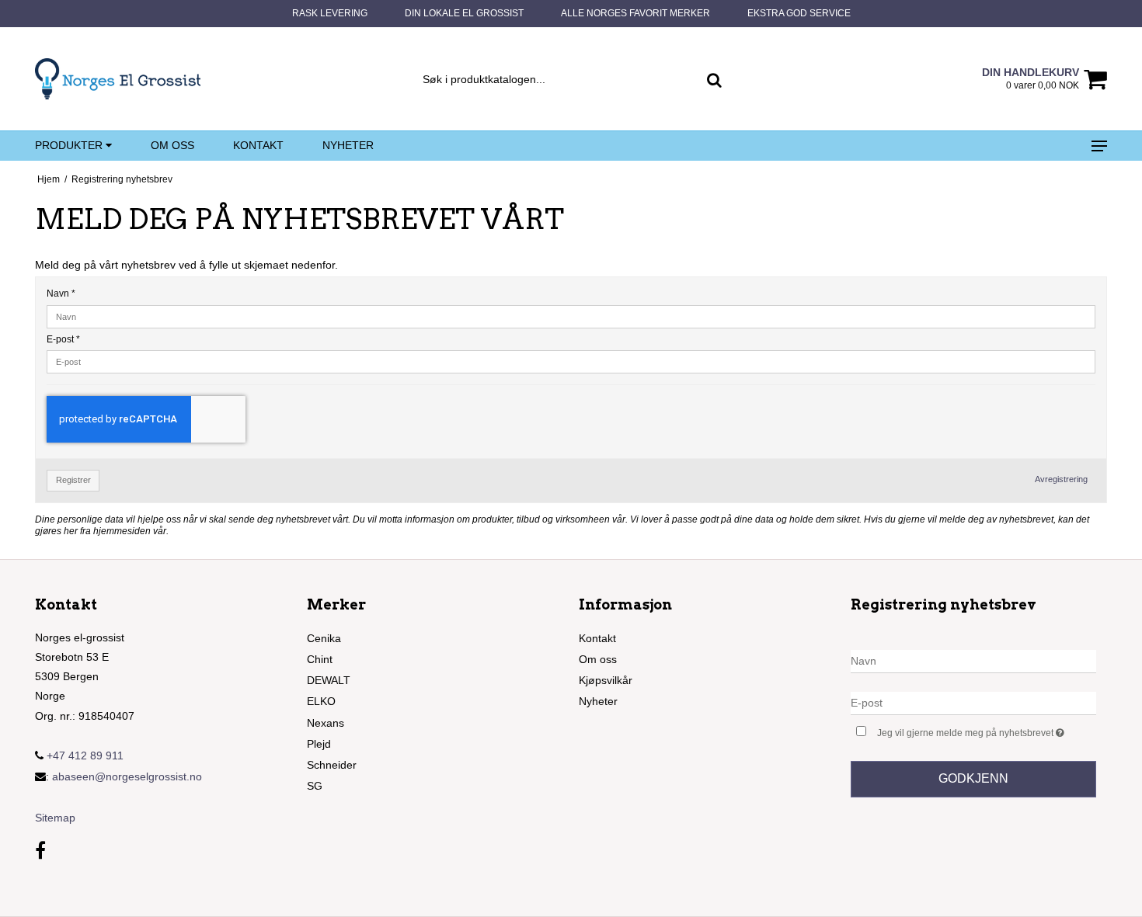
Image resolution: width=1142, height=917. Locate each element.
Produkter (70, 145)
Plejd (319, 744)
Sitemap (55, 817)
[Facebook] (40, 850)
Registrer (73, 480)
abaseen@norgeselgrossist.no (127, 776)
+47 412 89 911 (84, 755)
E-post (63, 339)
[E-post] (973, 702)
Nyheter (348, 145)
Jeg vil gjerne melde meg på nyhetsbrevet (986, 729)
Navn (61, 293)
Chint (320, 659)
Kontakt (258, 145)
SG (314, 786)
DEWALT (328, 680)
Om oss (172, 145)
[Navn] (973, 660)
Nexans (325, 723)
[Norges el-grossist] (117, 78)
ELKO (321, 701)
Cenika (324, 638)
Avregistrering (1061, 479)
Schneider (332, 765)
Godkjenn (973, 778)
